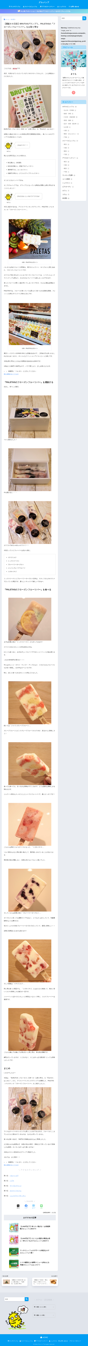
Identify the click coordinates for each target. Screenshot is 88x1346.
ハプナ (12, 1181)
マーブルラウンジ (15, 1186)
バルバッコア (14, 1176)
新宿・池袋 (68, 120)
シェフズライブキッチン (18, 1196)
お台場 (67, 127)
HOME (45, 1337)
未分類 (54, 1212)
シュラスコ (62, 6)
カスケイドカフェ (15, 1191)
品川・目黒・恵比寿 (71, 123)
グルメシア (44, 2)
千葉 (66, 137)
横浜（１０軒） (40, 1315)
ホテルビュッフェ (69, 106)
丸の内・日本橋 (70, 110)
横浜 (66, 151)
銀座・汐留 (68, 113)
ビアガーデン (67, 187)
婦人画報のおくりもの (11, 374)
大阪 (66, 130)
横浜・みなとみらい (71, 134)
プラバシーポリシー (75, 1341)
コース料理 (67, 179)
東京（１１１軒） (41, 1307)
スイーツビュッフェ (30, 6)
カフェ (65, 190)
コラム (65, 194)
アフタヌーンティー (48, 6)
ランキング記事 (68, 175)
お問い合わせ (74, 6)
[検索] (84, 18)
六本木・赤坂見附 (70, 117)
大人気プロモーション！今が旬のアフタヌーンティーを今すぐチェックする (45, 11)
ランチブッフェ (15, 6)
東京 (66, 144)
